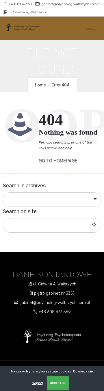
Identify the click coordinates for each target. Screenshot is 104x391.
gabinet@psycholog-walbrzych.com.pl (54, 302)
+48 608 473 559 (54, 311)
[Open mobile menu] (92, 28)
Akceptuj (57, 383)
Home (40, 85)
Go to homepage (58, 161)
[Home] (23, 30)
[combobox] (52, 199)
